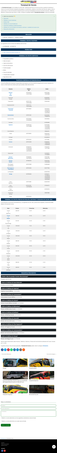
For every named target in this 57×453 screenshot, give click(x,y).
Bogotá (8, 218)
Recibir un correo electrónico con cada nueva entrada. (14, 421)
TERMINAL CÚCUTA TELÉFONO (10, 20)
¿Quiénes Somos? (4, 445)
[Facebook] (2, 349)
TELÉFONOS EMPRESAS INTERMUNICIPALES (13, 25)
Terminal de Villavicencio (6, 354)
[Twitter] (5, 349)
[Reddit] (23, 349)
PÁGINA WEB (6, 22)
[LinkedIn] (14, 349)
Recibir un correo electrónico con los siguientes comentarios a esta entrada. (19, 418)
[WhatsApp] (11, 349)
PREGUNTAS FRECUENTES (9, 29)
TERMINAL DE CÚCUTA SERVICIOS (10, 23)
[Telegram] (17, 349)
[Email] (20, 349)
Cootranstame (11, 115)
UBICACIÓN (6, 18)
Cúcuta (8, 215)
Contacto (2, 442)
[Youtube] (5, 451)
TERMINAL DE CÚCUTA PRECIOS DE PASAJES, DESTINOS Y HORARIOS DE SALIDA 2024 (21, 27)
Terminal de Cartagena (51, 354)
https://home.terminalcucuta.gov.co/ (11, 52)
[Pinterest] (8, 349)
